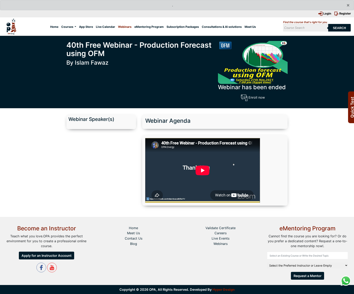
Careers (220, 233)
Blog (133, 244)
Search (339, 28)
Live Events (220, 238)
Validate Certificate (220, 228)
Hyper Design (223, 289)
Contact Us (133, 238)
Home (55, 26)
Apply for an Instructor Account (46, 255)
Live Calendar (105, 26)
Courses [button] (67, 26)
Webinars (125, 26)
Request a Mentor (307, 276)
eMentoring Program (149, 26)
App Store (86, 26)
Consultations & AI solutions (222, 26)
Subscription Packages (183, 26)
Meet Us (250, 26)
